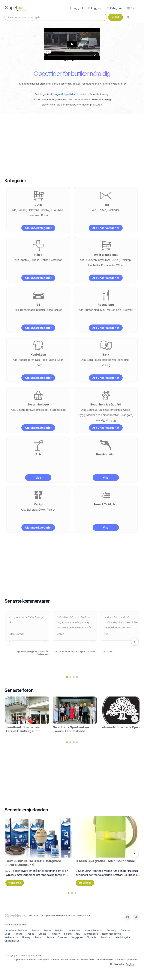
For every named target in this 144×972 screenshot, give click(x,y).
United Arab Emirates (16, 930)
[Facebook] (127, 917)
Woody (100, 420)
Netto (96, 265)
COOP (115, 259)
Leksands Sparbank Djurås (121, 727)
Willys (119, 265)
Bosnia (47, 930)
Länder (55, 959)
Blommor (104, 409)
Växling (105, 365)
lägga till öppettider (64, 94)
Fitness (35, 259)
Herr (44, 359)
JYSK (60, 210)
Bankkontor (109, 359)
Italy (78, 933)
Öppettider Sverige (25, 959)
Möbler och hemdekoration (102, 415)
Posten (102, 210)
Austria (35, 930)
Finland (18, 933)
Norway (26, 937)
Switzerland (74, 930)
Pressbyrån (108, 265)
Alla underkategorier (38, 227)
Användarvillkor (105, 959)
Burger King (92, 309)
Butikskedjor (87, 959)
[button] (132, 8)
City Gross (104, 259)
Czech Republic (93, 930)
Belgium (59, 930)
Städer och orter (70, 959)
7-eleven (91, 259)
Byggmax (116, 409)
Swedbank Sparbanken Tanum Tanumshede (71, 729)
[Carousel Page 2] (70, 677)
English (130, 964)
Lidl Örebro (107, 651)
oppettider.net (34, 955)
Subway (128, 309)
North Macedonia (111, 933)
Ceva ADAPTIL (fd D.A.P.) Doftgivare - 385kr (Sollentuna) (34, 863)
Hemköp (126, 259)
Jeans (52, 359)
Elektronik (34, 210)
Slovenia (91, 937)
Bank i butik (94, 359)
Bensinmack (27, 309)
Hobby (45, 210)
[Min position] (128, 17)
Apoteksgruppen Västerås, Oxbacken (32, 653)
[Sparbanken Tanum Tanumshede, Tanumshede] (75, 709)
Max (102, 309)
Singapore (76, 937)
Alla (14, 210)
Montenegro (91, 933)
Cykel (41, 509)
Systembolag (58, 409)
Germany (112, 930)
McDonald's (114, 309)
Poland (38, 937)
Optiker (44, 259)
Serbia (50, 937)
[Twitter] (136, 917)
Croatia (42, 933)
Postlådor (113, 210)
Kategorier (43, 959)
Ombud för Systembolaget (32, 409)
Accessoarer (26, 359)
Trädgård (126, 415)
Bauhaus (92, 409)
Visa (38, 477)
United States (11, 940)
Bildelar (40, 309)
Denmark (126, 930)
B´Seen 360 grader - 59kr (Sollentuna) (105, 861)
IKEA (53, 210)
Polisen (51, 509)
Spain (7, 933)
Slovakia (105, 937)
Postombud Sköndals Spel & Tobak (74, 651)
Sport (38, 365)
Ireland (68, 933)
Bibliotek (32, 509)
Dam (37, 359)
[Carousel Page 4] (77, 677)
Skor (60, 359)
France (30, 933)
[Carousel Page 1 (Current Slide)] (67, 677)
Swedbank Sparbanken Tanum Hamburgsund (23, 729)
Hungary (55, 933)
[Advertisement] (72, 142)
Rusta (44, 215)
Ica (90, 265)
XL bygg (111, 420)
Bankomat (124, 359)
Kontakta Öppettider (127, 959)
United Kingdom (122, 937)
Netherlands (11, 937)
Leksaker (34, 215)
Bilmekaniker (54, 309)
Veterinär (56, 259)
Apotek (24, 259)
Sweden (62, 937)
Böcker (22, 210)
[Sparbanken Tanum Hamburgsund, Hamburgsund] (27, 709)
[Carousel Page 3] (74, 677)
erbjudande (14, 882)
